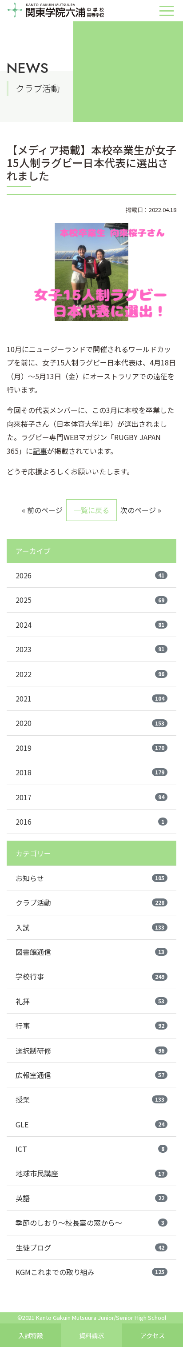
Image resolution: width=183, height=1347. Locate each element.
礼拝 (90, 1001)
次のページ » (140, 510)
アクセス (152, 1335)
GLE (90, 1124)
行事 (90, 1025)
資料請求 (91, 1335)
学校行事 (90, 976)
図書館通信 (90, 951)
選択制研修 (90, 1050)
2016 (90, 821)
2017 (90, 797)
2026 (90, 575)
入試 (90, 927)
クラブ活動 (90, 902)
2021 (90, 698)
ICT (90, 1148)
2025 (90, 599)
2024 (90, 624)
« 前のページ (42, 510)
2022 (90, 674)
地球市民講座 (90, 1173)
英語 (90, 1198)
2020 (90, 723)
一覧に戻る (91, 510)
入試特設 (30, 1335)
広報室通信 (90, 1075)
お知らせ (90, 878)
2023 (90, 649)
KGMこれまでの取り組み (90, 1272)
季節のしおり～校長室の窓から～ (90, 1222)
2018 (90, 772)
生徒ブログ (90, 1247)
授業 (90, 1099)
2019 (90, 747)
